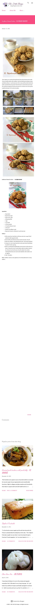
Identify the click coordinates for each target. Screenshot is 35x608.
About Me (13, 10)
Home (4, 10)
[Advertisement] (17, 340)
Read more (29, 490)
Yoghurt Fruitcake (8, 523)
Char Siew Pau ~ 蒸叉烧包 (12, 574)
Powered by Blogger (18, 601)
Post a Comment (12, 490)
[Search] (28, 3)
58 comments (11, 592)
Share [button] (29, 414)
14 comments (11, 541)
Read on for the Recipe (26, 541)
